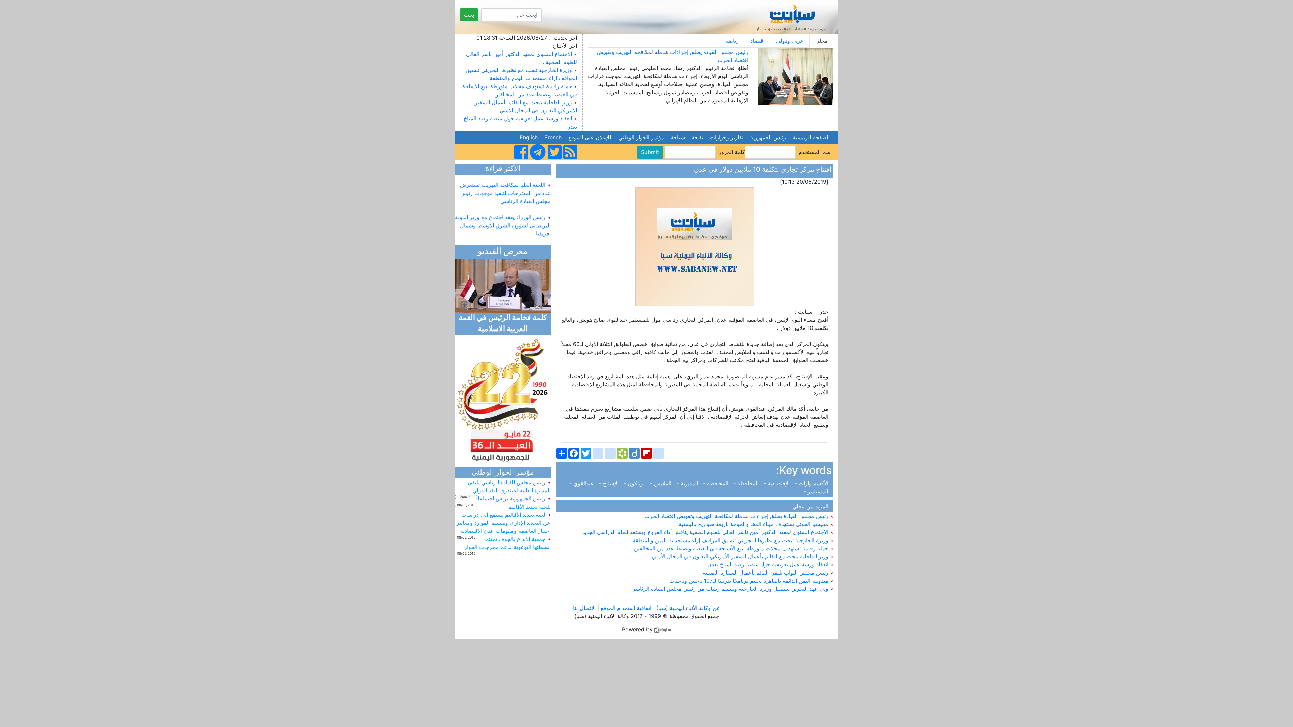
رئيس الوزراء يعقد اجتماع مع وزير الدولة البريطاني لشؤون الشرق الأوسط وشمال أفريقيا (503, 215)
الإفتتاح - (609, 483)
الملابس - (661, 483)
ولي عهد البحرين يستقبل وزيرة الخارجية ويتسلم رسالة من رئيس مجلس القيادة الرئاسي (730, 588)
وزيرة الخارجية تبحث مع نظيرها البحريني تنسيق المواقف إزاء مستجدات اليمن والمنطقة (731, 540)
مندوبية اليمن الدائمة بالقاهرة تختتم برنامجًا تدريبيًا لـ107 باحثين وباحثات (749, 580)
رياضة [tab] (732, 40)
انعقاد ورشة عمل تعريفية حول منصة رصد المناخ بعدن (768, 564)
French (553, 137)
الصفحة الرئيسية (811, 137)
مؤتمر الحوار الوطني (641, 137)
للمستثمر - (818, 491)
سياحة (677, 137)
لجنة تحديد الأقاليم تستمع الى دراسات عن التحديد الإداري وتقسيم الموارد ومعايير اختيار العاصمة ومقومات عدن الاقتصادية (504, 522)
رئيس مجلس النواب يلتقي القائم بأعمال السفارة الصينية (766, 572)
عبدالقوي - (583, 483)
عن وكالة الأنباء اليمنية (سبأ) (687, 607)
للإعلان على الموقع (590, 137)
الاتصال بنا (584, 607)
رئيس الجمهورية (768, 137)
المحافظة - (747, 483)
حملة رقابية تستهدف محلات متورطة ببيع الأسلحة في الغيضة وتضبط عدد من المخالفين (732, 548)
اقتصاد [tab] (757, 40)
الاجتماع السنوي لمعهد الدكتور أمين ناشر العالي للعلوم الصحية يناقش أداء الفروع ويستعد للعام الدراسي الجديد (706, 532)
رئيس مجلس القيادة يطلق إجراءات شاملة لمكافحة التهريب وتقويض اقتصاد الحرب (737, 516)
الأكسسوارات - (812, 483)
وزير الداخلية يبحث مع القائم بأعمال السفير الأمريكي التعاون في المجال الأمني (741, 556)
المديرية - (688, 483)
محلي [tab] (821, 40)
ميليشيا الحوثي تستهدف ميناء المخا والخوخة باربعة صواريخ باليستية (754, 524)
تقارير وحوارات (726, 137)
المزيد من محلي (812, 506)
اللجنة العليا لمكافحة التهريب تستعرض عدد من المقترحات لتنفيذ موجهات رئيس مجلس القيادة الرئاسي (505, 183)
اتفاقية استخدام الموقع (626, 607)
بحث (469, 14)
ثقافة (697, 137)
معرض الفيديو (503, 251)
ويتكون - (635, 483)
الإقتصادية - (777, 483)
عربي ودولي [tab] (790, 40)
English (528, 137)
